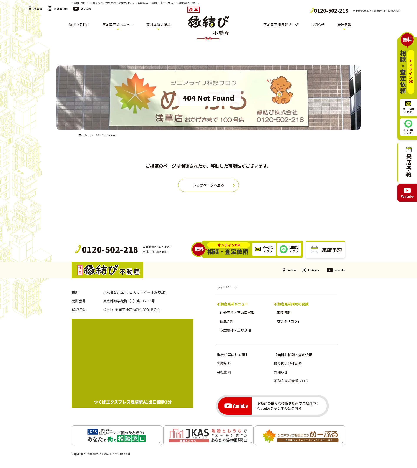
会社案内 (224, 372)
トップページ (227, 286)
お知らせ (318, 24)
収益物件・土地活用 (235, 330)
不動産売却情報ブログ (280, 24)
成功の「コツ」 (289, 321)
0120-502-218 (331, 10)
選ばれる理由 (79, 24)
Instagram (61, 8)
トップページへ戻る (208, 185)
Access (37, 8)
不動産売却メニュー (118, 24)
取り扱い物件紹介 (288, 363)
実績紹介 (224, 363)
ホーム (82, 135)
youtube (86, 8)
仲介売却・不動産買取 (237, 312)
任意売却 (227, 321)
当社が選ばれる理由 (232, 354)
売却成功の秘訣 (158, 24)
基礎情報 (284, 312)
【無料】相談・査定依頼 (293, 354)
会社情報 (344, 24)
